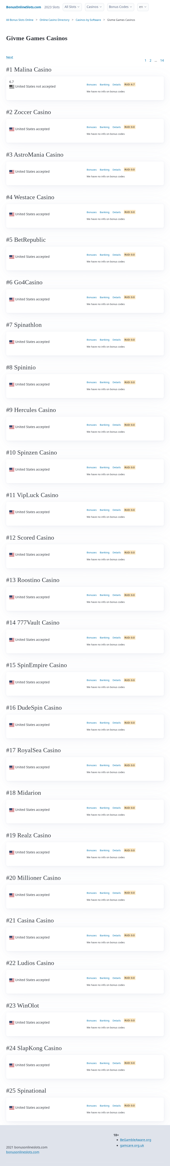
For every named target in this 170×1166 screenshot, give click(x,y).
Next (9, 57)
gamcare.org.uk (132, 1145)
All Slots (70, 7)
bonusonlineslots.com (22, 1152)
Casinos (92, 7)
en (141, 7)
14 (162, 60)
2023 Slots (52, 7)
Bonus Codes (118, 7)
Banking (104, 84)
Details (117, 84)
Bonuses (92, 84)
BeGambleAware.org (135, 1140)
